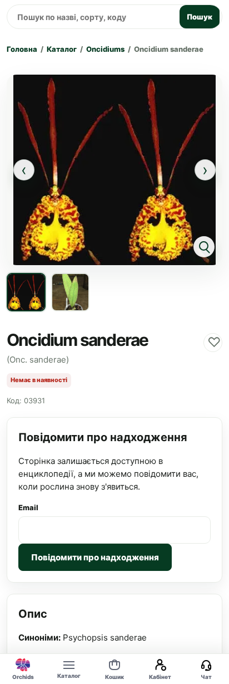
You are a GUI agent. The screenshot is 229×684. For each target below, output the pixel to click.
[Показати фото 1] (26, 292)
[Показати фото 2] (70, 292)
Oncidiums (105, 49)
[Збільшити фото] (114, 170)
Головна (22, 49)
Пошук (199, 16)
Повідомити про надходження (95, 557)
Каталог (62, 49)
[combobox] (91, 16)
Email (28, 507)
